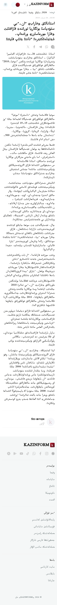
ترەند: (52, 13)
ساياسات (50, 480)
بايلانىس (50, 574)
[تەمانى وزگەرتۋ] (15, 4)
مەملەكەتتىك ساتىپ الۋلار (42, 547)
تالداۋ (52, 486)
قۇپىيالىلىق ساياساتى (44, 527)
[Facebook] (34, 47)
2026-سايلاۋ (41, 13)
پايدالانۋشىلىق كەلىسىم (43, 520)
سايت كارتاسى (47, 567)
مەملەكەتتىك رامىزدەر (44, 534)
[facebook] (40, 453)
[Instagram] (53, 47)
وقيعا (31, 13)
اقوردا (14, 13)
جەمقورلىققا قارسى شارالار (42, 540)
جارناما (51, 581)
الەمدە (52, 500)
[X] (28, 47)
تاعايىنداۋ (23, 13)
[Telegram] (40, 47)
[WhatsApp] (46, 47)
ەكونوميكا (50, 493)
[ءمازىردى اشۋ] (5, 4)
